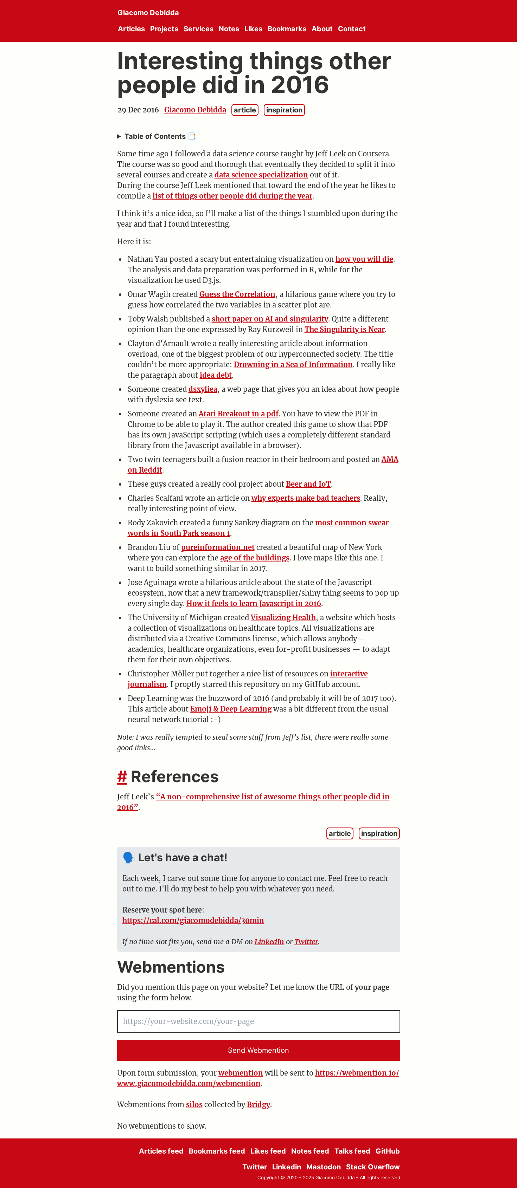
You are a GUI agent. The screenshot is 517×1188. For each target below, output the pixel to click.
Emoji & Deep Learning (231, 709)
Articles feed (161, 1151)
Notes (229, 29)
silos (194, 1104)
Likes (253, 29)
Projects (164, 29)
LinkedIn (269, 941)
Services (198, 29)
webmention (240, 1073)
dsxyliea (203, 389)
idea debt (216, 375)
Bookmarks (287, 29)
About (322, 29)
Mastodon (323, 1167)
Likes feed (268, 1151)
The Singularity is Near (345, 329)
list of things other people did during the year (232, 195)
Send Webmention (258, 1050)
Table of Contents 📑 (160, 136)
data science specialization (261, 174)
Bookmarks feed (217, 1151)
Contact (352, 29)
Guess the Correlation (237, 294)
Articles (131, 29)
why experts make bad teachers (305, 498)
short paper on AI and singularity (270, 318)
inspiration (284, 110)
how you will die (364, 259)
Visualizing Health (283, 617)
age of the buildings (254, 557)
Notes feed (310, 1151)
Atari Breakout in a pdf (239, 413)
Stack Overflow (373, 1167)
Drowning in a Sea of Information (293, 364)
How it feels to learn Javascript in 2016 (253, 603)
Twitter (306, 941)
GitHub (388, 1151)
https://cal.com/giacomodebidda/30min (193, 920)
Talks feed (352, 1151)
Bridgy (258, 1104)
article (245, 110)
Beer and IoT (308, 484)
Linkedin (286, 1167)
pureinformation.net (218, 547)
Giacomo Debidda (148, 12)
